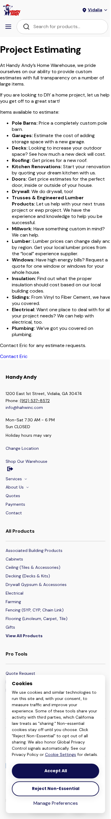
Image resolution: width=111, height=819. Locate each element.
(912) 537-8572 (35, 400)
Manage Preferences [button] (55, 803)
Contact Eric (14, 356)
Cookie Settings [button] (60, 754)
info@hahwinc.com (24, 407)
